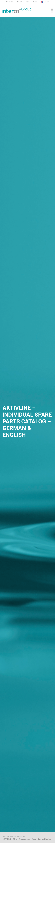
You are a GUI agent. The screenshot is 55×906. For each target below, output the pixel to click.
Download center (23, 2)
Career (35, 2)
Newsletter (9, 2)
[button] (46, 2)
